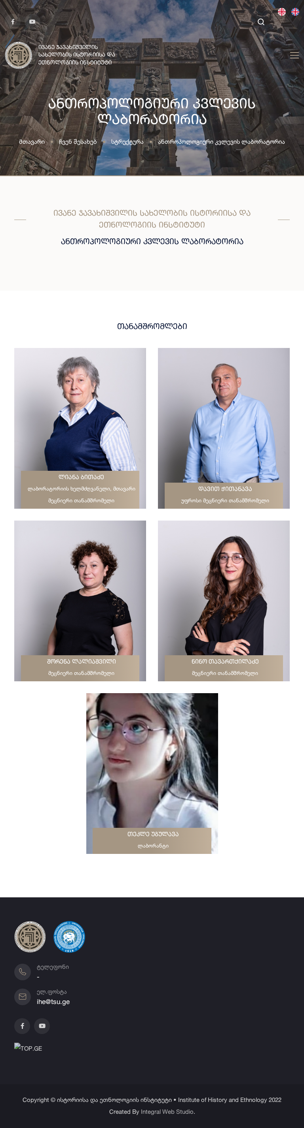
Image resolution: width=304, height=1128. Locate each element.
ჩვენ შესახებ (78, 141)
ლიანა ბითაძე (81, 478)
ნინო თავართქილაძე (225, 662)
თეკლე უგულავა (153, 835)
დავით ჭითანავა (225, 490)
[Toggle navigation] (293, 56)
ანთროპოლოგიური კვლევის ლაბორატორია (221, 141)
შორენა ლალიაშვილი (81, 662)
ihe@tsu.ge (53, 1001)
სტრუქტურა (127, 141)
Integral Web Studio (167, 1111)
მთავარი (32, 141)
